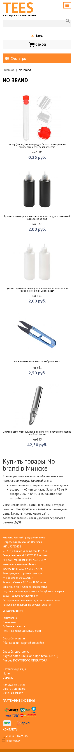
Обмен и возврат (13, 693)
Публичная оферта (14, 626)
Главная (9, 70)
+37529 (16, 736)
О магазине (9, 622)
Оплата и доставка (14, 688)
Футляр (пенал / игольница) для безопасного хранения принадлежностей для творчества (37, 146)
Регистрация (10, 618)
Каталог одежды (14, 669)
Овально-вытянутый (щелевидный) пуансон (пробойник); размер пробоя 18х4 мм (37, 433)
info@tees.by (13, 740)
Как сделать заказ (14, 684)
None (6, 673)
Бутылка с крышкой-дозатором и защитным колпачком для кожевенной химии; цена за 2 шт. (37, 289)
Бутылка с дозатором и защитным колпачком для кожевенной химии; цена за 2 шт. (37, 217)
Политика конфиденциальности (22, 630)
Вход (39, 36)
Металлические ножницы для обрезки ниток (37, 361)
